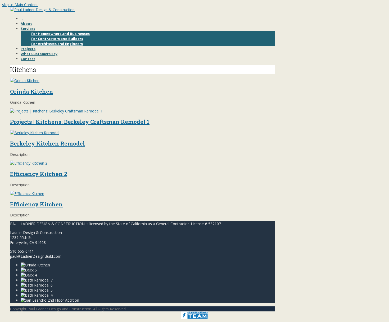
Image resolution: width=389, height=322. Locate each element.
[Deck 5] (29, 270)
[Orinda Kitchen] (24, 80)
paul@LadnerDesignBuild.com (35, 256)
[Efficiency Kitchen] (27, 193)
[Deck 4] (29, 275)
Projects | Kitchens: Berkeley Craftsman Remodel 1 (80, 121)
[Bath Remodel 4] (37, 295)
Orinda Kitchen (31, 91)
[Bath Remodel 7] (37, 280)
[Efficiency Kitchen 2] (28, 163)
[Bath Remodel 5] (37, 290)
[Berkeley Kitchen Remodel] (34, 132)
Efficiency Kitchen (36, 204)
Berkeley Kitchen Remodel (47, 143)
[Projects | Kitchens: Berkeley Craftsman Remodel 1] (56, 111)
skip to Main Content (20, 4)
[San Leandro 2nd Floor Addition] (50, 300)
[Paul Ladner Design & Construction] (42, 9)
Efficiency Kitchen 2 (38, 174)
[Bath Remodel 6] (37, 285)
